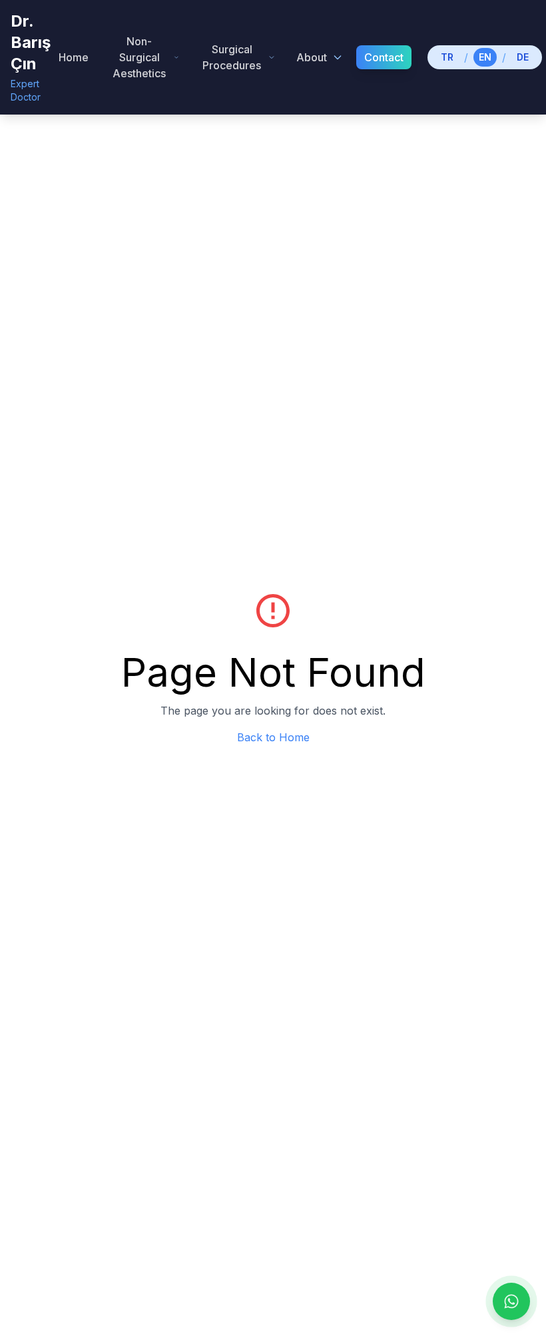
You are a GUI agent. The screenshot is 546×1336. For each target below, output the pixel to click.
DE (523, 57)
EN (485, 57)
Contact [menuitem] (384, 57)
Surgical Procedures (231, 57)
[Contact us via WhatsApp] (511, 1301)
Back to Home (273, 737)
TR (447, 57)
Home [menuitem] (74, 57)
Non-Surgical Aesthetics (139, 57)
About (311, 57)
